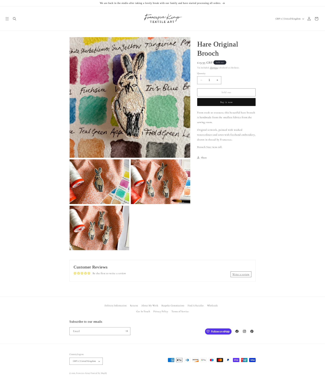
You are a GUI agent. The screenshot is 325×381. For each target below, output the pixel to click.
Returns (134, 305)
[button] (7, 18)
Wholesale (212, 305)
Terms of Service (180, 311)
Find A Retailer (196, 305)
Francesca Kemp (83, 373)
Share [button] (204, 157)
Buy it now (226, 102)
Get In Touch (143, 311)
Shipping (214, 67)
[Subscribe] (126, 331)
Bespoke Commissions (172, 305)
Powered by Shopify (99, 373)
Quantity (201, 73)
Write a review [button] (241, 274)
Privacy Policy (160, 311)
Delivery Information (116, 305)
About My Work (149, 305)
